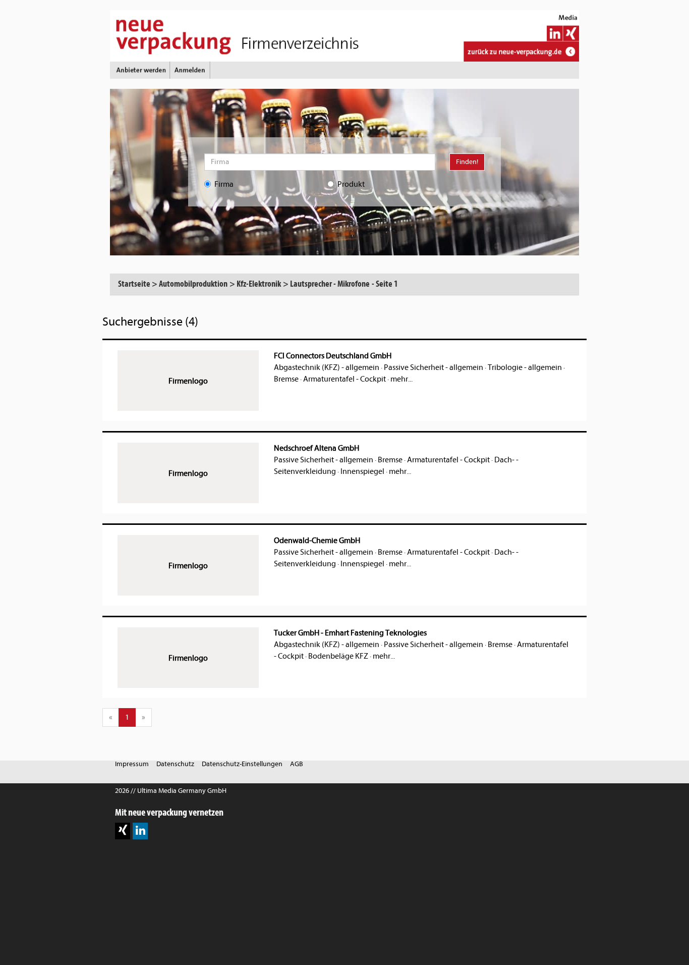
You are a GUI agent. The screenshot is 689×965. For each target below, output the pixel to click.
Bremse (286, 379)
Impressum (132, 764)
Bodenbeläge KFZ (338, 656)
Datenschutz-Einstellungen (242, 764)
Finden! (467, 161)
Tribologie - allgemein (525, 367)
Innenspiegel (362, 471)
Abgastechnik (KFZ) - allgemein (326, 367)
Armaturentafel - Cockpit (344, 379)
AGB (296, 764)
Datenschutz (175, 764)
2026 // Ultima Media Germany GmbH (170, 790)
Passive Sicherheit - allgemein (433, 367)
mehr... (401, 379)
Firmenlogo (188, 381)
